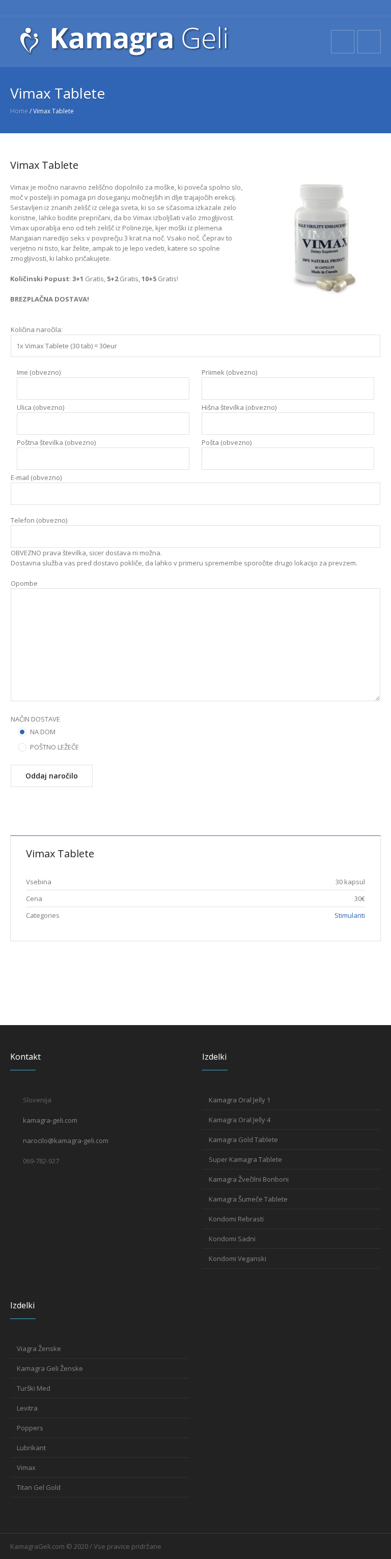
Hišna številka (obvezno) (239, 407)
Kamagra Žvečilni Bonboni (249, 1179)
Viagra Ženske (39, 1348)
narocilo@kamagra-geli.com (65, 1140)
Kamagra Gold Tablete (243, 1139)
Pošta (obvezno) (227, 442)
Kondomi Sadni (232, 1238)
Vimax (26, 1467)
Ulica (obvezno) (40, 407)
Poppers (30, 1427)
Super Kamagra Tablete (245, 1159)
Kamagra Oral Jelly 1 (239, 1099)
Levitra (27, 1408)
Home (19, 111)
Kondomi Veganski (237, 1258)
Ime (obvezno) (39, 372)
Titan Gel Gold (39, 1487)
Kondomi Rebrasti (236, 1218)
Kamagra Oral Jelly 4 (239, 1119)
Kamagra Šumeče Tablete (248, 1199)
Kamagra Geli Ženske (50, 1368)
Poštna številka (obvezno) (56, 442)
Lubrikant (31, 1447)
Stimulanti (349, 915)
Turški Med (33, 1388)
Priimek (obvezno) (229, 372)
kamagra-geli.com (50, 1120)
